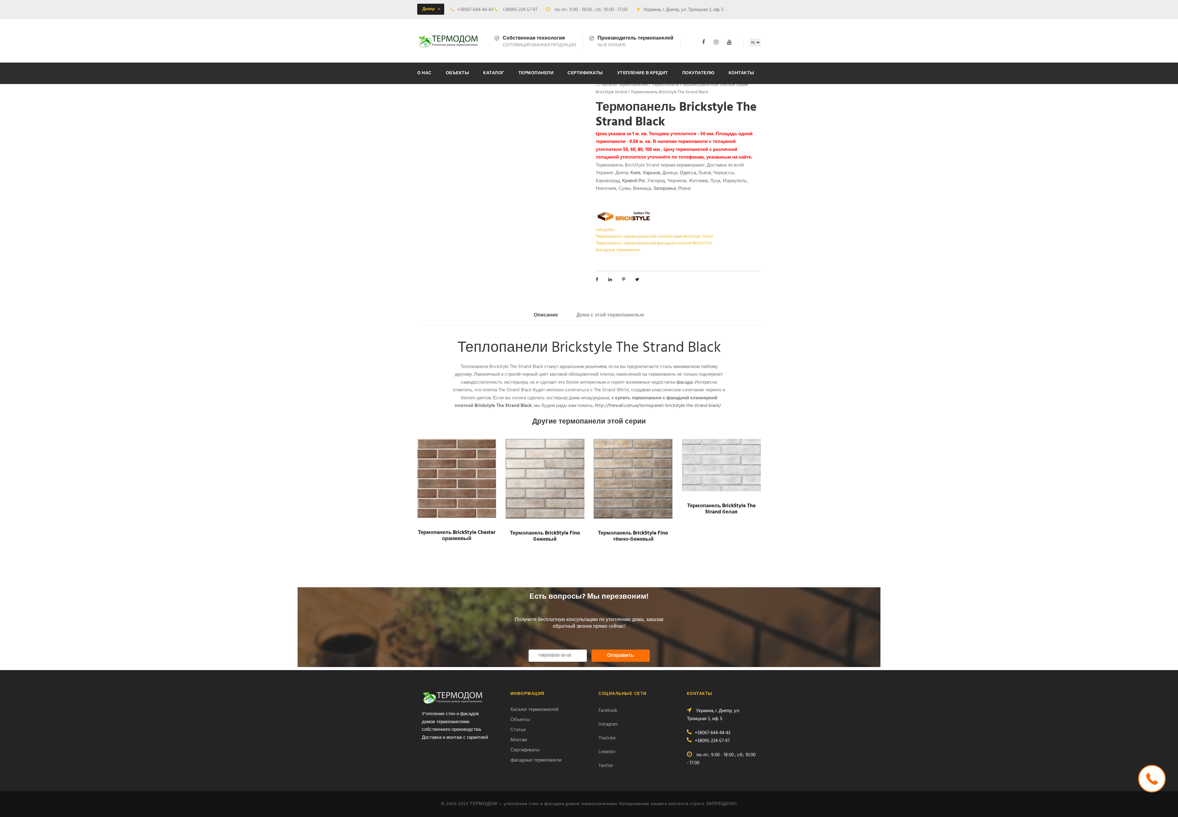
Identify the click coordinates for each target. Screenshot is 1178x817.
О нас (424, 73)
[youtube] (729, 42)
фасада (684, 382)
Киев (635, 173)
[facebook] (703, 42)
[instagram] (716, 42)
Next (591, 110)
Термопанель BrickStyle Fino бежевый (545, 536)
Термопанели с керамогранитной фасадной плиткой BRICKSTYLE (654, 243)
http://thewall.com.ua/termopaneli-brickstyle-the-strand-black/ (658, 405)
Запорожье (664, 188)
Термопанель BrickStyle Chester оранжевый (456, 535)
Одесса (688, 173)
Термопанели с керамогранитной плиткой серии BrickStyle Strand (654, 236)
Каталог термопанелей (625, 84)
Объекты (457, 73)
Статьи (517, 730)
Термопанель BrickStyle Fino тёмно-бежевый (633, 536)
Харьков (651, 173)
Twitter (606, 765)
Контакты (741, 73)
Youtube (607, 738)
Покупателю (698, 73)
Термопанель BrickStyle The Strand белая (721, 509)
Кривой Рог (633, 181)
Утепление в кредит (642, 73)
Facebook (608, 710)
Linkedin (607, 752)
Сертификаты (585, 73)
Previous (412, 106)
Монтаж (518, 740)
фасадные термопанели (618, 250)
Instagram (608, 724)
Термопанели (536, 73)
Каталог (493, 73)
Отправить (620, 656)
